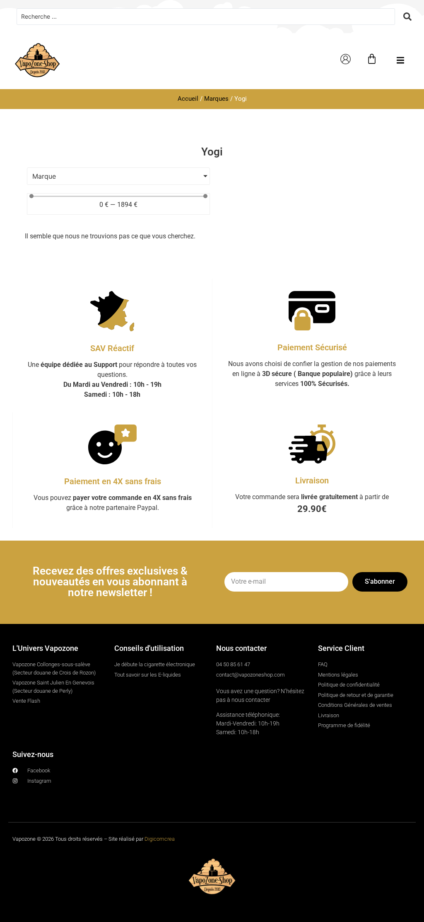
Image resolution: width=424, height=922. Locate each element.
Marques (216, 98)
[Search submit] (407, 16)
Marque (44, 176)
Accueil (188, 98)
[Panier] (371, 58)
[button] (400, 60)
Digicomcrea (160, 839)
